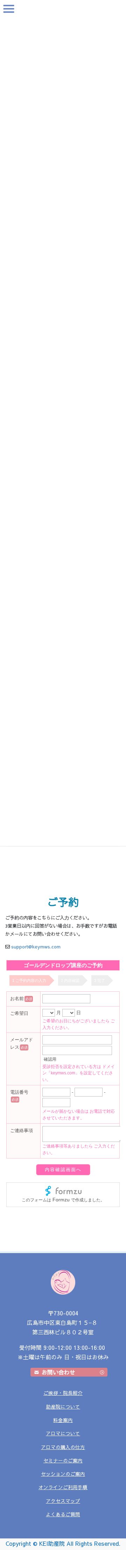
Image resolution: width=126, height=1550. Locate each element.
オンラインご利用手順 (63, 1487)
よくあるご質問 (63, 1514)
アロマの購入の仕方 (63, 1447)
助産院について (63, 1406)
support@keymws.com (36, 946)
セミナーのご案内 (63, 1460)
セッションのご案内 (63, 1473)
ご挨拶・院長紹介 (63, 1393)
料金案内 (63, 1420)
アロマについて (63, 1433)
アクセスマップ (63, 1501)
